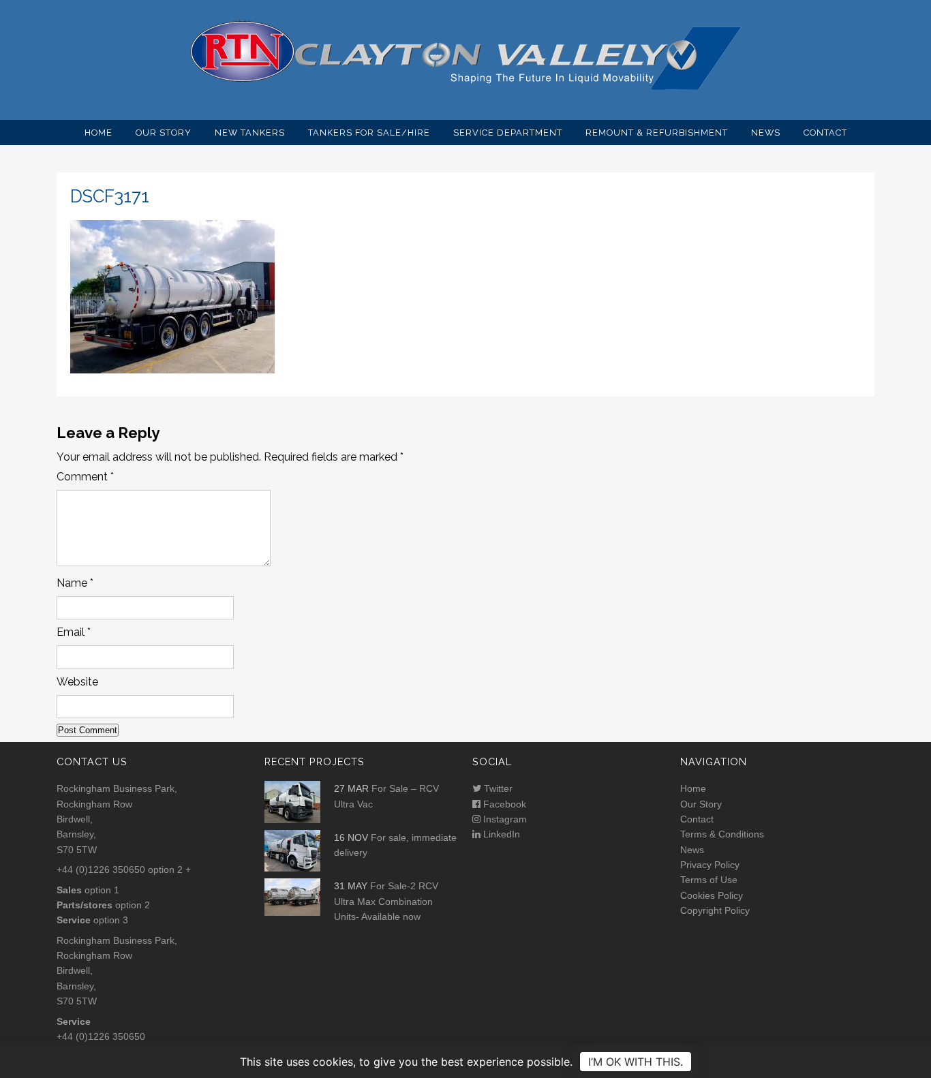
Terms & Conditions (722, 834)
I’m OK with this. (635, 1061)
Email (74, 632)
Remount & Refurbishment (656, 132)
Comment (85, 476)
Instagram (503, 819)
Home (98, 132)
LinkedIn (500, 834)
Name (75, 582)
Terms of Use (708, 879)
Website (77, 681)
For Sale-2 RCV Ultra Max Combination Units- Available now (386, 901)
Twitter (497, 788)
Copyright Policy (715, 910)
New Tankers (250, 132)
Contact (825, 132)
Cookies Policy (711, 895)
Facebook (503, 804)
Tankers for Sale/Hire (369, 132)
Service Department (507, 132)
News (765, 132)
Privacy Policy (709, 864)
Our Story (164, 132)
